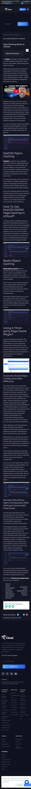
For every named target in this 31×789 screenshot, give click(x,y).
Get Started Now (5, 3)
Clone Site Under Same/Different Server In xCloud (22, 591)
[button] (27, 782)
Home (5, 35)
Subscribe (14, 666)
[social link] (3, 673)
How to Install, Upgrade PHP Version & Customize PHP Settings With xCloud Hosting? (9, 591)
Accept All (27, 785)
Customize (19, 785)
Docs (11, 35)
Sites (17, 35)
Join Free (22, 9)
